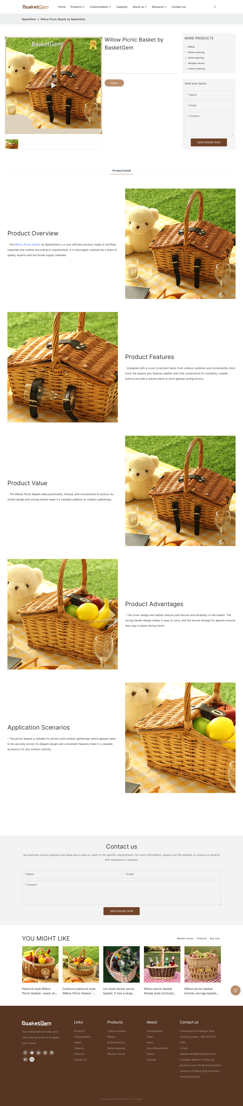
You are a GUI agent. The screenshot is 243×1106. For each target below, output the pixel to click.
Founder (151, 1059)
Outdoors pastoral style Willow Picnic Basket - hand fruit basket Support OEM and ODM (80, 991)
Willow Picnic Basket (28, 244)
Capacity (79, 1048)
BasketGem (29, 19)
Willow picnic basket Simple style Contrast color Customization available (159, 991)
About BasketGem (157, 1048)
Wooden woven (185, 938)
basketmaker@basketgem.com (198, 1053)
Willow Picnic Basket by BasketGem (62, 19)
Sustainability (154, 1031)
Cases (77, 1042)
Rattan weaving (116, 1048)
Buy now (214, 938)
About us (79, 1053)
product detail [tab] (121, 170)
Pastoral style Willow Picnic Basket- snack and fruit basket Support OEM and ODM (40, 991)
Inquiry (114, 83)
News (150, 1042)
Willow (111, 1036)
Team (150, 1036)
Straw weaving (115, 1042)
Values (150, 1053)
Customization (82, 1036)
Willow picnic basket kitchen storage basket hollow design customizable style (200, 991)
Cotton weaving (116, 1031)
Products (202, 938)
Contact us (80, 1059)
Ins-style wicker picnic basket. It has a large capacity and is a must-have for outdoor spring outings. (120, 991)
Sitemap (137, 1099)
